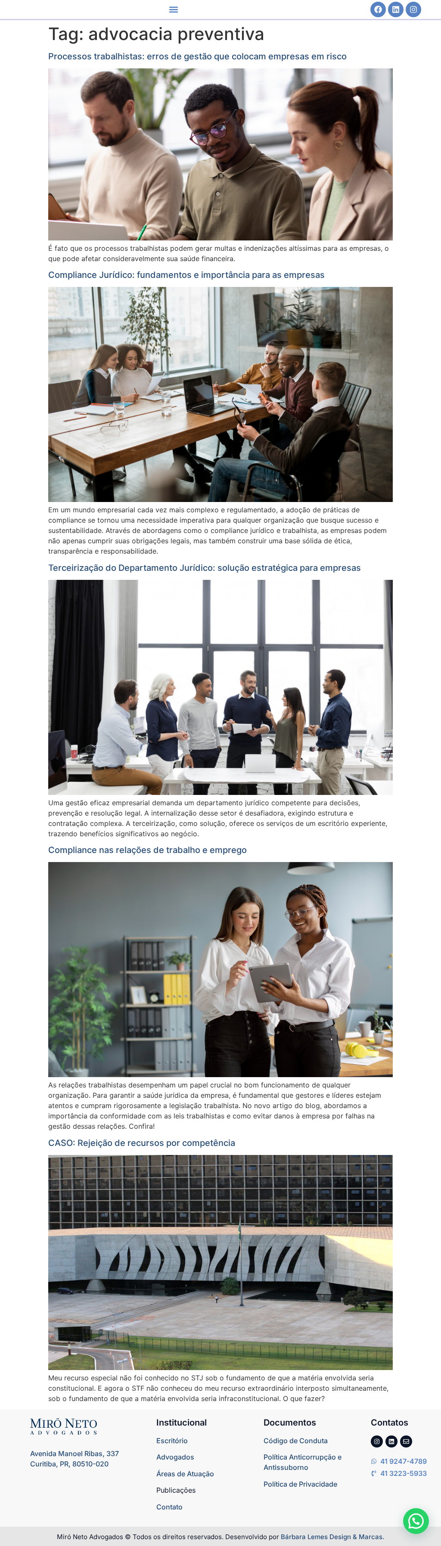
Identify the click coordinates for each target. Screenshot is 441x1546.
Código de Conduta (296, 1440)
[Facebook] (378, 9)
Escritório (172, 1440)
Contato (169, 1507)
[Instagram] (413, 9)
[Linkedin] (396, 9)
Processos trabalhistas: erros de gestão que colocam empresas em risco (197, 56)
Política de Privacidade (300, 1484)
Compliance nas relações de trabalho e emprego (147, 850)
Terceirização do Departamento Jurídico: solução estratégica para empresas (204, 568)
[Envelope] (406, 1441)
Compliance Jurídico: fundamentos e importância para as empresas (186, 275)
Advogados (175, 1457)
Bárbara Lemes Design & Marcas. (333, 1537)
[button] (174, 10)
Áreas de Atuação (185, 1473)
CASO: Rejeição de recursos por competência (141, 1143)
